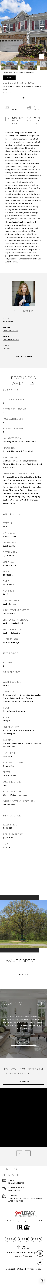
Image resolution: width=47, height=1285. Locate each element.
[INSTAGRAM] (13, 1239)
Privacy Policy (34, 1268)
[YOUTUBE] (26, 1239)
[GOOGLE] (33, 1239)
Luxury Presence (23, 1255)
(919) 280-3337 (10, 330)
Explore (23, 974)
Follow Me (23, 1081)
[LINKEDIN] (20, 1239)
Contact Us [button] (23, 1042)
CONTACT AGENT (23, 356)
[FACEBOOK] (7, 1239)
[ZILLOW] (39, 1239)
